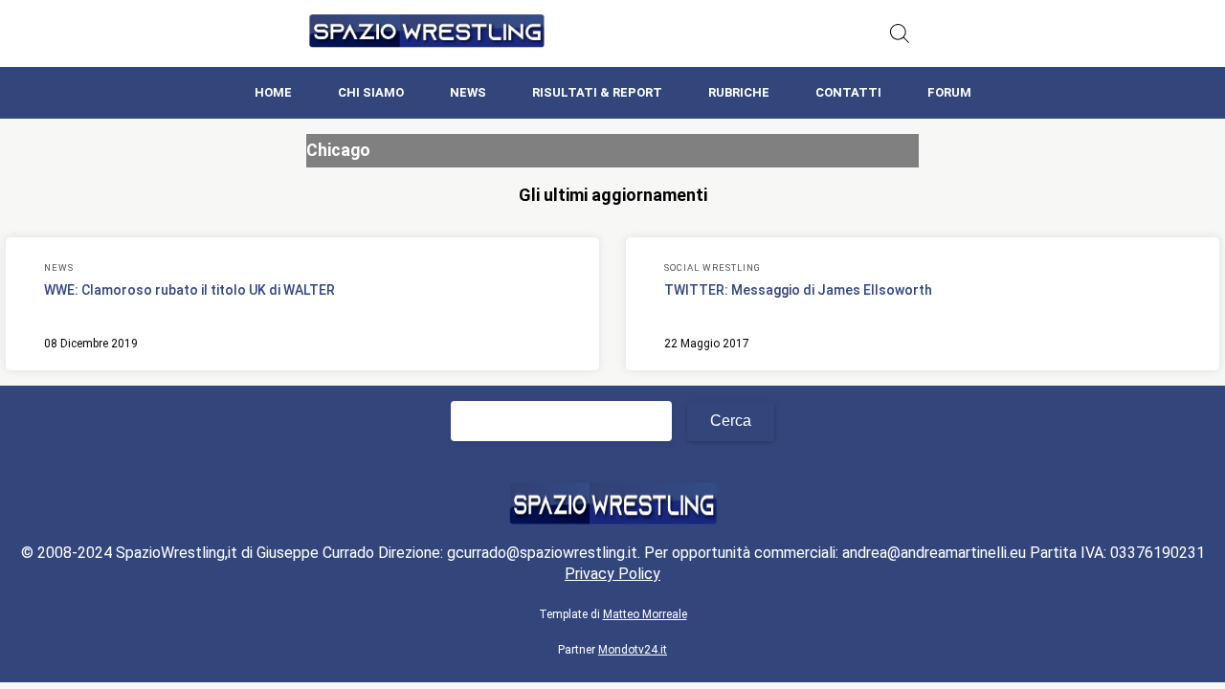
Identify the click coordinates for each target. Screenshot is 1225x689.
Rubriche (738, 92)
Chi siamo (371, 92)
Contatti (848, 92)
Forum (949, 92)
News (468, 92)
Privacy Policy (612, 574)
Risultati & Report (597, 92)
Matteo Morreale (645, 614)
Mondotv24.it (632, 649)
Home (273, 92)
